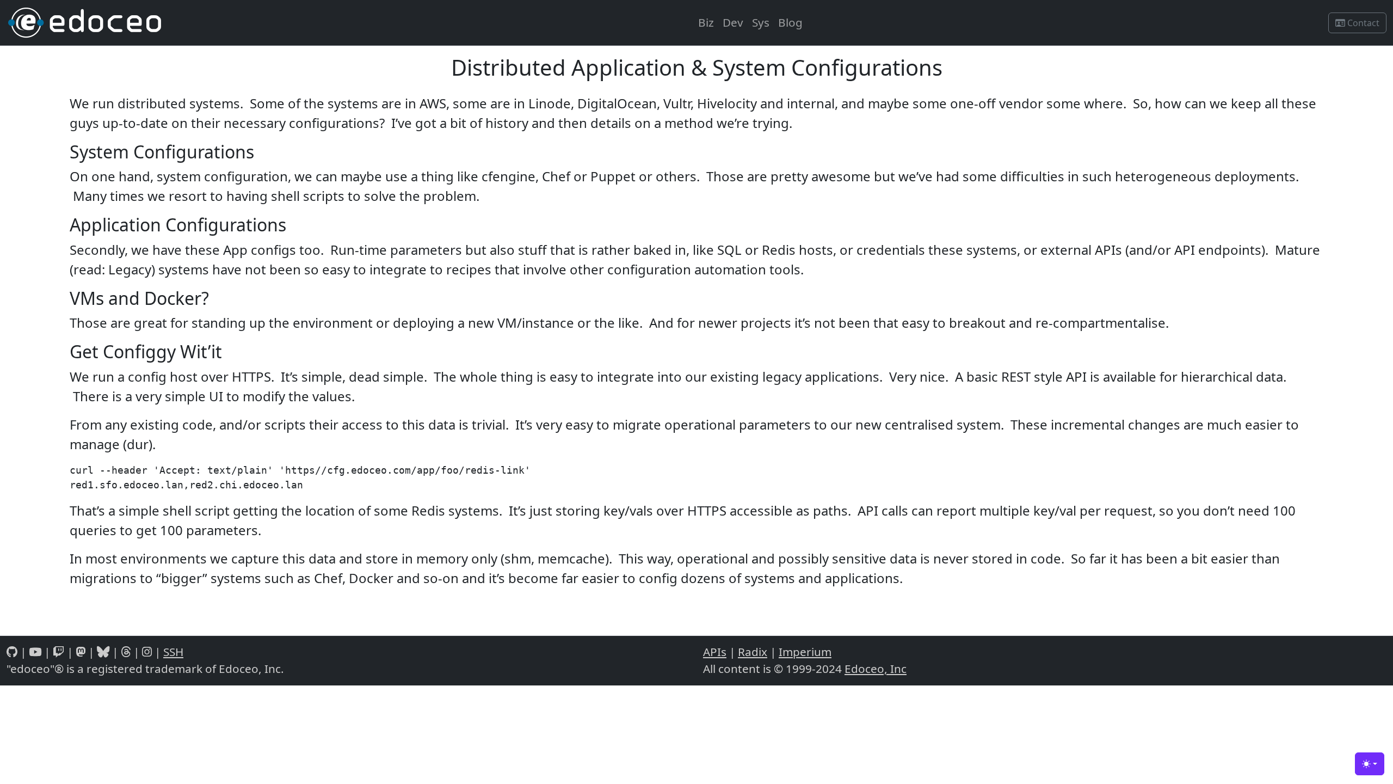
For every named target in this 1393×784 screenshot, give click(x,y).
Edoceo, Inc (876, 668)
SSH (173, 651)
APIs (714, 651)
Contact (1362, 23)
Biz (706, 22)
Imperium (805, 651)
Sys (760, 22)
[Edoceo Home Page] (85, 22)
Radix (752, 651)
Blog (790, 22)
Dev (733, 22)
